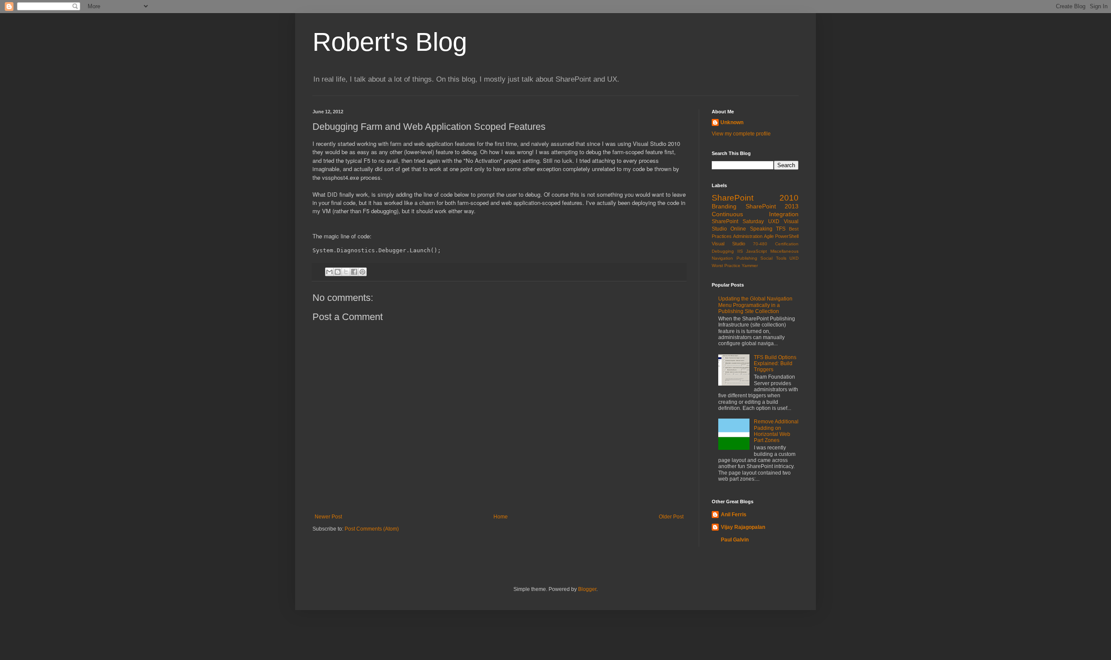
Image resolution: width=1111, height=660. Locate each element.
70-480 (760, 243)
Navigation (722, 258)
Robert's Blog (389, 41)
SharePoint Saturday (738, 221)
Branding (724, 206)
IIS (740, 251)
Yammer (750, 265)
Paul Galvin (735, 540)
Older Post (671, 517)
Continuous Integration (755, 214)
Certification (787, 243)
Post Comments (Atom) (372, 529)
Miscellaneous (784, 251)
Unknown (731, 122)
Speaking (761, 229)
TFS (781, 229)
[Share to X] (346, 271)
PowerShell (787, 236)
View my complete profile (741, 134)
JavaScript (756, 251)
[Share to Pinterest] (362, 271)
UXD (773, 221)
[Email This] (329, 271)
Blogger (587, 589)
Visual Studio (728, 243)
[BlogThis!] (337, 271)
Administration (748, 236)
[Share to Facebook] (354, 271)
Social (766, 258)
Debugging (723, 251)
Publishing (746, 258)
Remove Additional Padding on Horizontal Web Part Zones (776, 431)
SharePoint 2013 (772, 206)
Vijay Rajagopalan (743, 527)
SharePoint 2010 (755, 197)
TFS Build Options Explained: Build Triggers (775, 363)
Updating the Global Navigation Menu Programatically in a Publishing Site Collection (755, 305)
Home (500, 517)
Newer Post (328, 517)
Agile (769, 236)
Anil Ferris (733, 515)
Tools (781, 258)
